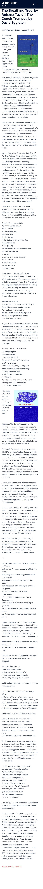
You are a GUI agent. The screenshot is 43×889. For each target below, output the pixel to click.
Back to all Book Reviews (11, 867)
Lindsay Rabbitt (9, 3)
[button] (33, 4)
